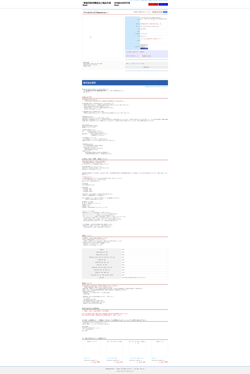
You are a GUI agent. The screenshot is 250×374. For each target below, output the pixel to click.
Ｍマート (132, 0)
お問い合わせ (160, 0)
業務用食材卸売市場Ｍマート (111, 368)
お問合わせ (158, 86)
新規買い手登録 (144, 0)
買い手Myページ (137, 0)
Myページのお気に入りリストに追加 (135, 63)
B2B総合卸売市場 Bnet (122, 4)
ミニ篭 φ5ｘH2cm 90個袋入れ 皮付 (136, 358)
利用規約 (118, 368)
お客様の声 (142, 47)
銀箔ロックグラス (87, 358)
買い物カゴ (166, 0)
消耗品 (84, 11)
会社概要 (147, 86)
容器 (90, 11)
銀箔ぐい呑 (154, 358)
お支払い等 (165, 86)
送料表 (165, 12)
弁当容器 (96, 11)
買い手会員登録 (123, 368)
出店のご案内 (155, 0)
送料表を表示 (143, 36)
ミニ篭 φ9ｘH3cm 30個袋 (112, 358)
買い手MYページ (153, 4)
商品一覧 (153, 86)
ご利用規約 (150, 0)
